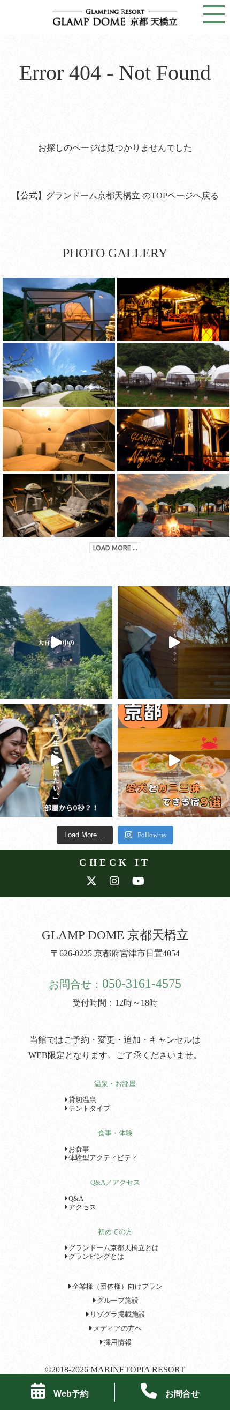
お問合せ (178, 1393)
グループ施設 (117, 1300)
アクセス (81, 1207)
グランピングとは (95, 1256)
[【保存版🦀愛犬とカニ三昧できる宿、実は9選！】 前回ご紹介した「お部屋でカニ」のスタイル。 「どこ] (174, 760)
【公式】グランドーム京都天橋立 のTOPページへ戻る (115, 195)
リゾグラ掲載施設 (116, 1314)
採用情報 (117, 1342)
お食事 (78, 1149)
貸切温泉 (81, 1100)
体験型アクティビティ (102, 1158)
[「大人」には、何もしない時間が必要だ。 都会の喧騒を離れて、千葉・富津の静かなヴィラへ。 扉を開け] (174, 642)
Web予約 (67, 1393)
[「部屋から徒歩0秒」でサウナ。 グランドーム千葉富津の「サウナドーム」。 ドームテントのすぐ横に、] (56, 760)
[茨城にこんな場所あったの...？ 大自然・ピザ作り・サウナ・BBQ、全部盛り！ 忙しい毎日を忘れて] (56, 642)
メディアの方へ (116, 1328)
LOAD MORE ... (115, 547)
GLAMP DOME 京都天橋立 (115, 935)
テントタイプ (88, 1108)
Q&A (75, 1198)
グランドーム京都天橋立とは (113, 1248)
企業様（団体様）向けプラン (117, 1286)
